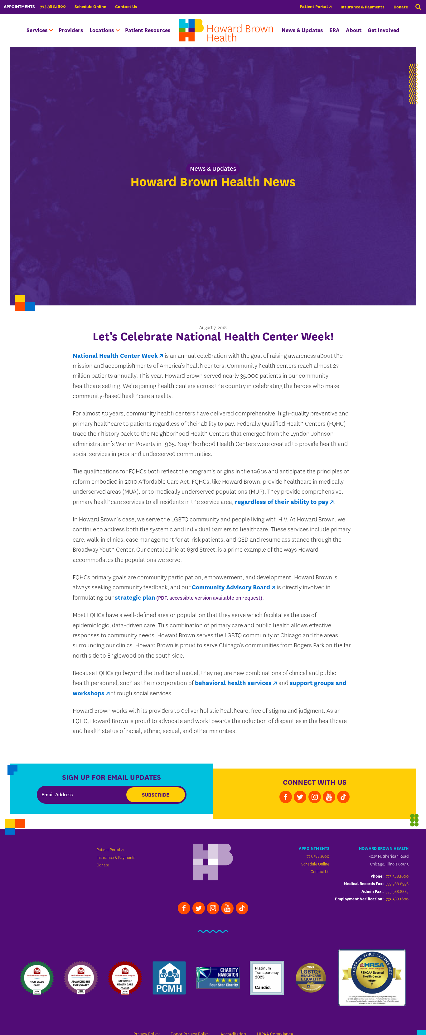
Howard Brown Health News (213, 182)
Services (37, 30)
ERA (334, 30)
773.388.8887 (397, 891)
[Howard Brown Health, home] (226, 30)
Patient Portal (314, 6)
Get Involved (383, 30)
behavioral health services (233, 683)
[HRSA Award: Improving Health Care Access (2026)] (125, 978)
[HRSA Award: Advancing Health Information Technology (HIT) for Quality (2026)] (81, 977)
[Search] (418, 7)
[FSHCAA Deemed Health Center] (372, 978)
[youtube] (329, 797)
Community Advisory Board (231, 587)
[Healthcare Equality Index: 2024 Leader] (311, 978)
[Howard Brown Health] (213, 863)
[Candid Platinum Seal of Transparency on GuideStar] (267, 978)
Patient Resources (148, 30)
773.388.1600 (318, 856)
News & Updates (302, 30)
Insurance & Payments (363, 7)
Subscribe (155, 795)
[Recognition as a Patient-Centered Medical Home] (169, 978)
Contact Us (126, 6)
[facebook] (285, 797)
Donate (401, 7)
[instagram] (314, 797)
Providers (71, 30)
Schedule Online (90, 6)
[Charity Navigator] (218, 978)
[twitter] (300, 797)
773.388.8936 (397, 883)
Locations (102, 30)
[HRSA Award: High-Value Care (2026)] (37, 978)
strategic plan (135, 597)
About (353, 30)
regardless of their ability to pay (281, 502)
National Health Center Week (115, 356)
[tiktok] (343, 797)
